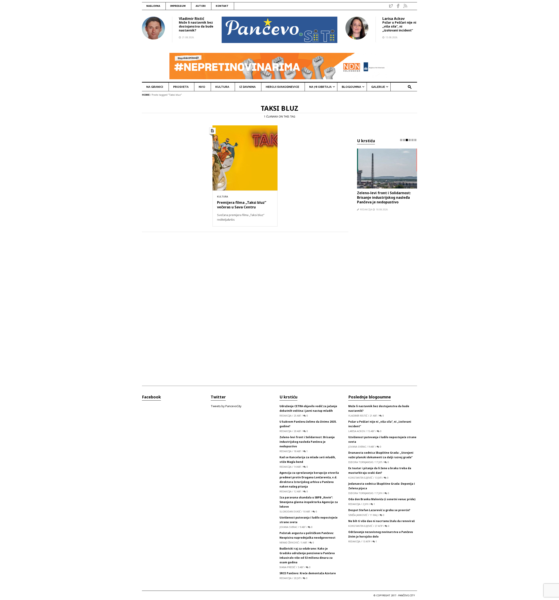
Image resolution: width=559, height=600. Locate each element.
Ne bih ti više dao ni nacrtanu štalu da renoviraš (381, 521)
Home (146, 94)
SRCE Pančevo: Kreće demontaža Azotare (308, 573)
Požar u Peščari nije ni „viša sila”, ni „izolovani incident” (399, 26)
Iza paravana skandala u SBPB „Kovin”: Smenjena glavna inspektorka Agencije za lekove (309, 502)
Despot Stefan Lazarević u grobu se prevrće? (379, 510)
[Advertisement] (387, 300)
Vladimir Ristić (191, 18)
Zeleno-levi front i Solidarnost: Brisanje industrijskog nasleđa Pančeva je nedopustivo (384, 197)
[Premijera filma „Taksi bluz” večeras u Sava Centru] (245, 158)
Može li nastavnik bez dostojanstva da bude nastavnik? (196, 26)
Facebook (151, 396)
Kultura (222, 196)
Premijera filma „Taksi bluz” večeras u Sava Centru (241, 204)
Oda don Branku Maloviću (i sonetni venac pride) (381, 499)
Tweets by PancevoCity (226, 406)
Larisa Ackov (393, 18)
